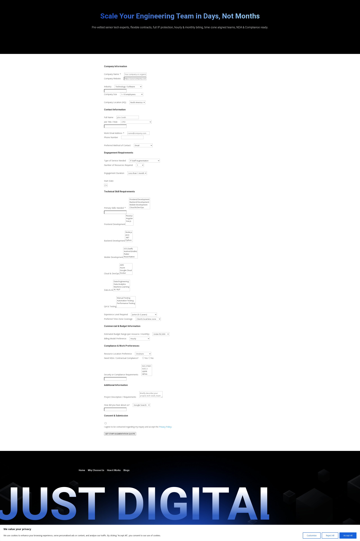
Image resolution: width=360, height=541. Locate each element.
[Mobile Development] (139, 204)
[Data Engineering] (121, 281)
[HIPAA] (147, 374)
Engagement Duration (114, 173)
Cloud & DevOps (111, 273)
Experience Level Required (116, 314)
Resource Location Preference (118, 353)
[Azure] (126, 267)
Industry (107, 86)
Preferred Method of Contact (117, 145)
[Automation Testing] (126, 300)
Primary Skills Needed (115, 208)
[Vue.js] (129, 221)
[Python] (128, 240)
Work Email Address (114, 133)
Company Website (112, 78)
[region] (180, 533)
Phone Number (111, 137)
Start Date (108, 180)
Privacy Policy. (165, 426)
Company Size (110, 94)
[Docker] (126, 273)
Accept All (348, 535)
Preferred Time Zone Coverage (118, 319)
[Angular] (129, 218)
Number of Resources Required (118, 165)
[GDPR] (147, 371)
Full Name (108, 117)
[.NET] (128, 237)
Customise (312, 535)
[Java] (128, 235)
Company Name (112, 74)
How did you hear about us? (117, 405)
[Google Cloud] (126, 270)
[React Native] (130, 256)
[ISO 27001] (147, 366)
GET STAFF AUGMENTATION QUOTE (120, 433)
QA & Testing (110, 306)
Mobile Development (113, 257)
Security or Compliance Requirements (121, 374)
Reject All (330, 535)
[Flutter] (130, 254)
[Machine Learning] (121, 286)
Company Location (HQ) (115, 102)
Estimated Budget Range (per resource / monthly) (126, 334)
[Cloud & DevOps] (139, 207)
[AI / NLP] (121, 289)
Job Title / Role (110, 122)
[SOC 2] (147, 368)
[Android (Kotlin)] (130, 251)
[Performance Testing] (126, 303)
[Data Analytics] (121, 284)
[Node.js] (128, 232)
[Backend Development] (139, 202)
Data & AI (108, 290)
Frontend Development (114, 224)
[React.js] (129, 215)
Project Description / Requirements (120, 397)
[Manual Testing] (126, 298)
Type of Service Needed (115, 160)
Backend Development (114, 240)
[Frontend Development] (139, 199)
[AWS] (126, 265)
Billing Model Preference (115, 338)
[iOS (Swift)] (130, 248)
